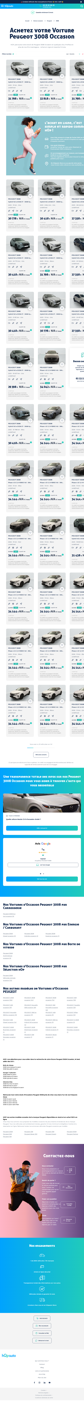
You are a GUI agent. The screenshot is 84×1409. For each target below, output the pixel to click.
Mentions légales (43, 1392)
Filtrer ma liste (6, 54)
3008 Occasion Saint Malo (11, 1104)
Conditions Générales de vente (44, 1397)
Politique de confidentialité (43, 1395)
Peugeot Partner (72, 1134)
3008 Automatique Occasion (12, 1067)
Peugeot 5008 (71, 1131)
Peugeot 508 (7, 1134)
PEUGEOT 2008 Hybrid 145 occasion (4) (31, 1022)
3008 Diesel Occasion (9, 1074)
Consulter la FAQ (69, 1204)
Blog (42, 1367)
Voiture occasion (38, 21)
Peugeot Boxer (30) (30, 1134)
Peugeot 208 (28, 1131)
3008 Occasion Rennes (10, 1102)
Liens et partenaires (42, 1371)
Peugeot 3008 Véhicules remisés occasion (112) (9, 978)
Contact (42, 1364)
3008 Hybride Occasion (10, 1078)
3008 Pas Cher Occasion (10, 1084)
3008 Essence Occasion (10, 1076)
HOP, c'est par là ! (42, 828)
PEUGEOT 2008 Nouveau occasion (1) (73, 1029)
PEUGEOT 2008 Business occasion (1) (9, 1029)
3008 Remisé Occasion (10, 1085)
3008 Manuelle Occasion (10, 1069)
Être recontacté (69, 1187)
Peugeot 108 (7, 1136)
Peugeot (49, 21)
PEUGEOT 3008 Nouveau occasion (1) (9, 1037)
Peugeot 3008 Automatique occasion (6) (8, 955)
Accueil (27, 21)
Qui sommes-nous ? (42, 1361)
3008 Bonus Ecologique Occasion (13, 1087)
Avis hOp (42, 1374)
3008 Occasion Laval (9, 1099)
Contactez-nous (47, 7)
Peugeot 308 (50, 1131)
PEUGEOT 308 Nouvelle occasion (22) (52, 1007)
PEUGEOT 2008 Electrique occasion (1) (31, 1029)
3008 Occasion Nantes (10, 1101)
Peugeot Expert (51, 1134)
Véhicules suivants (41, 754)
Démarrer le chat (69, 1220)
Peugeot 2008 (8, 1131)
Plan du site (42, 1377)
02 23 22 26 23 (48, 5)
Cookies (43, 1390)
